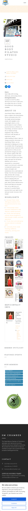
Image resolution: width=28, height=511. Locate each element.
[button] (25, 2)
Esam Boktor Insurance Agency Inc (13, 380)
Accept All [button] (14, 499)
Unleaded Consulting (10, 377)
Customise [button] (14, 503)
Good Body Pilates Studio (11, 50)
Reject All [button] (14, 507)
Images (9, 237)
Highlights (12, 197)
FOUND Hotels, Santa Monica (12, 372)
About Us (10, 111)
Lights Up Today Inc (10, 383)
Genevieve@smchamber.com (10, 477)
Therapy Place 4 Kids (10, 386)
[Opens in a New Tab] (6, 87)
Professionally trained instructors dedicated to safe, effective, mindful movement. (13, 209)
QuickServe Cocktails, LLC (11, 374)
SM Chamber (12, 435)
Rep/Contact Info (13, 306)
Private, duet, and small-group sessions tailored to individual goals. (14, 223)
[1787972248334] (5, 2)
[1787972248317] (14, 401)
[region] (14, 496)
